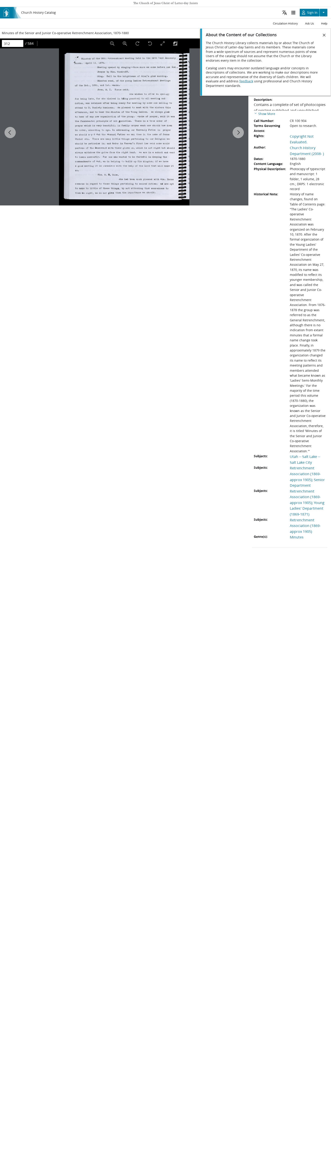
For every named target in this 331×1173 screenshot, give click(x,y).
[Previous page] (10, 132)
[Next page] (238, 132)
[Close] (324, 35)
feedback (246, 81)
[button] (264, 113)
